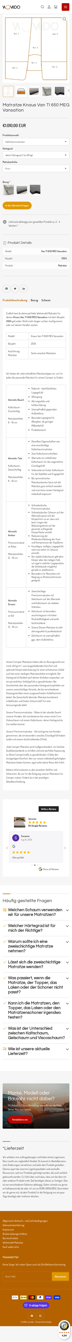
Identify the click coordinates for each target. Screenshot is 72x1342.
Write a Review (48, 808)
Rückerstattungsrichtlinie (15, 1234)
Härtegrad (8, 148)
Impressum (8, 1229)
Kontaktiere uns (20, 1119)
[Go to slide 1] (32, 865)
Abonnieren (60, 1276)
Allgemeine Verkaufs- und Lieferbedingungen (25, 1220)
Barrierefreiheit (10, 1238)
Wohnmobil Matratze (13, 1242)
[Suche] (42, 7)
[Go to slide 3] (37, 865)
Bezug (34, 300)
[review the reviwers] (13, 846)
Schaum (46, 300)
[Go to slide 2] (34, 865)
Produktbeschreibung (15, 300)
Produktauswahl (11, 135)
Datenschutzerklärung (13, 1225)
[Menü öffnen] (65, 7)
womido (30, 1322)
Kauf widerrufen (11, 1247)
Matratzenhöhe (10, 161)
